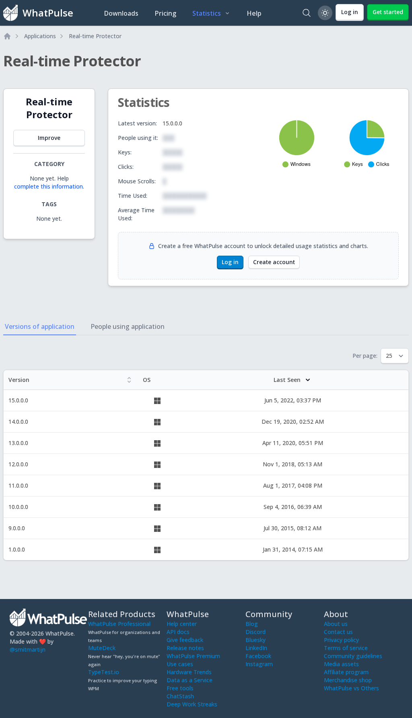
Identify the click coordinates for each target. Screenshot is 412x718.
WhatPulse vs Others (351, 688)
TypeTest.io (103, 672)
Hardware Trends (189, 672)
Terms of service (346, 648)
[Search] (306, 13)
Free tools (180, 688)
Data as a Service (189, 680)
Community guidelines (353, 656)
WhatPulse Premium (193, 656)
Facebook (258, 656)
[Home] (7, 36)
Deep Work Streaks (192, 704)
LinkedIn (256, 648)
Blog (251, 624)
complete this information (48, 186)
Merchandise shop (348, 680)
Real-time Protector (95, 36)
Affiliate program (346, 672)
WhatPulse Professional (119, 624)
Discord (255, 632)
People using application (128, 326)
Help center (182, 624)
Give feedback (185, 640)
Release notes (185, 648)
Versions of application (39, 326)
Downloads (121, 13)
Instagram (259, 664)
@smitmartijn (27, 649)
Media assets (341, 664)
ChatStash (180, 696)
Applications (40, 36)
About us (336, 624)
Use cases (180, 664)
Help (254, 13)
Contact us (338, 632)
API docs (178, 632)
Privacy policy (341, 640)
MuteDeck (101, 648)
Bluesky (255, 640)
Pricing (165, 13)
